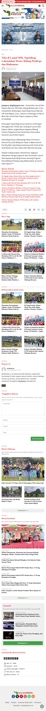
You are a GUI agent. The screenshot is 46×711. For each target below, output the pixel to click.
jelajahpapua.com (11, 68)
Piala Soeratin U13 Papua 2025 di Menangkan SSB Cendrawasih (23, 483)
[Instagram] (25, 696)
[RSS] (33, 696)
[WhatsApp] (29, 696)
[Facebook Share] (25, 209)
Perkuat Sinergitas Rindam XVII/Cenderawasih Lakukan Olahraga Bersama (20, 201)
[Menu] (3, 5)
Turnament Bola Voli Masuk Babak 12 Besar (11, 500)
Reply (3, 385)
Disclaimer (37, 702)
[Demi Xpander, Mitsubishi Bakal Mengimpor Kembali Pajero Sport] (8, 626)
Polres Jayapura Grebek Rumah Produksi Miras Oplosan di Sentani (21, 591)
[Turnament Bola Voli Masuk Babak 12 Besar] (12, 492)
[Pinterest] (21, 696)
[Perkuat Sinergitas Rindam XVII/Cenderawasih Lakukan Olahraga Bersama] (34, 268)
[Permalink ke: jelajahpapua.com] (3, 69)
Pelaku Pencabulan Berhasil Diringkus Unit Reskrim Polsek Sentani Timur (21, 561)
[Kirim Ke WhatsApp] (42, 209)
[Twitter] (17, 696)
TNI (3, 54)
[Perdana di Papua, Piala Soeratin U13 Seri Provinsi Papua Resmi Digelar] (34, 492)
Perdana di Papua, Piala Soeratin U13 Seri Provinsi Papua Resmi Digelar (33, 501)
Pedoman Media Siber (25, 702)
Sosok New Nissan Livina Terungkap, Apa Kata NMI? (29, 634)
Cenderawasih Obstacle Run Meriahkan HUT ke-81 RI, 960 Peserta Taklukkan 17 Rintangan (21, 184)
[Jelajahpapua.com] (14, 5)
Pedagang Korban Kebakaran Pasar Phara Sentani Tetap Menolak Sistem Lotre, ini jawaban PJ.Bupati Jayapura (28, 615)
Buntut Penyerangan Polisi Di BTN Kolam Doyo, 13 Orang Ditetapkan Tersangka (21, 568)
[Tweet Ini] (30, 209)
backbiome (10, 368)
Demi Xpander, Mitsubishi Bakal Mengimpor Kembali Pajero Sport (27, 625)
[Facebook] (13, 696)
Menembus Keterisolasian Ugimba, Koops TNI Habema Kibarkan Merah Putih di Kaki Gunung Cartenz (23, 172)
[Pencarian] (43, 5)
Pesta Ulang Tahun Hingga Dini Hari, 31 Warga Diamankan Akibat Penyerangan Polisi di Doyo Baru (21, 584)
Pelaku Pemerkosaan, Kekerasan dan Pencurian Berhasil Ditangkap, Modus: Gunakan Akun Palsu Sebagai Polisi (20, 553)
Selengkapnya (22, 510)
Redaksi (13, 702)
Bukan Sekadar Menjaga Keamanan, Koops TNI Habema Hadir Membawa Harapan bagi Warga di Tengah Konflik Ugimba (22, 196)
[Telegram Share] (38, 209)
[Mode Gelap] (39, 5)
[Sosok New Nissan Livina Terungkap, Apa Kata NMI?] (8, 635)
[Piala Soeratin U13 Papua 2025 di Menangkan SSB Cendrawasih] (23, 469)
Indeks (7, 702)
